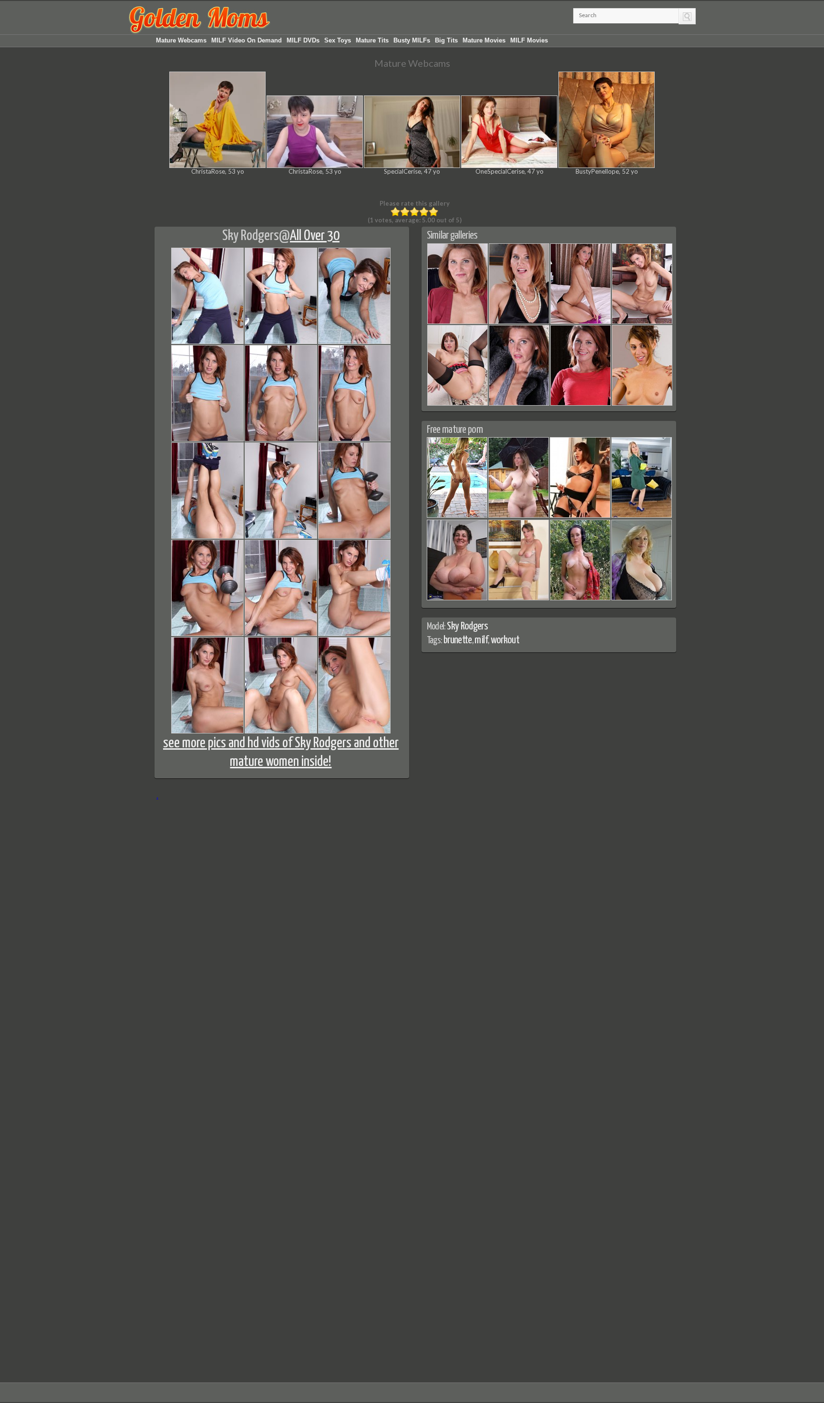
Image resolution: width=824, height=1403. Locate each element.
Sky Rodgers (250, 236)
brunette (457, 640)
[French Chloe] (642, 404)
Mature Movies (484, 40)
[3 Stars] (414, 212)
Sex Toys (337, 40)
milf (480, 640)
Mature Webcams (181, 40)
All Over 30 (315, 236)
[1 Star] (395, 212)
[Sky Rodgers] (457, 322)
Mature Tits (372, 40)
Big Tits (446, 40)
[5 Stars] (433, 212)
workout (505, 640)
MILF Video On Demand (246, 40)
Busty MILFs (411, 40)
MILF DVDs (303, 40)
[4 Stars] (424, 212)
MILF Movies (529, 40)
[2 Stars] (405, 212)
